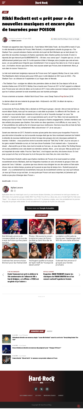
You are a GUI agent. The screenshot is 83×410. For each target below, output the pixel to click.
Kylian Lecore (16, 41)
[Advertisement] (41, 313)
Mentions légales (50, 395)
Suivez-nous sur (40, 208)
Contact (60, 395)
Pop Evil (63, 96)
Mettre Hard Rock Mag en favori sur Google (66, 39)
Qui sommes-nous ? (26, 395)
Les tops (38, 395)
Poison (15, 181)
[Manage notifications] (78, 406)
